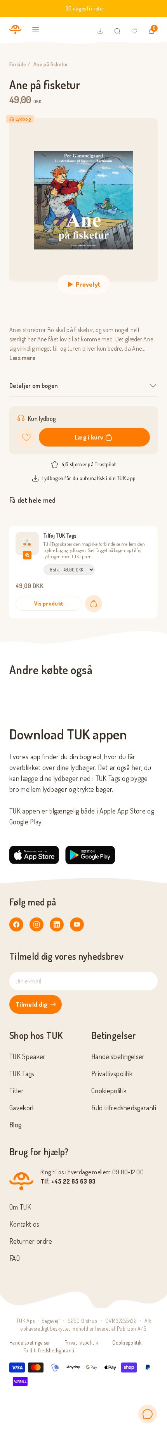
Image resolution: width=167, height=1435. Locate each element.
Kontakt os (24, 1224)
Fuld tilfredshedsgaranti (124, 1107)
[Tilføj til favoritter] (26, 437)
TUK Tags (22, 1073)
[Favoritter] (134, 31)
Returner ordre (30, 1241)
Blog (15, 1124)
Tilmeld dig (32, 1004)
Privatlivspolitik (111, 1073)
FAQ (14, 1258)
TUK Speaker (27, 1056)
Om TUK (20, 1207)
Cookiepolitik (109, 1090)
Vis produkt (49, 603)
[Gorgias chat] (147, 1414)
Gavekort (22, 1107)
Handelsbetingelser (118, 1056)
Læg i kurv (89, 437)
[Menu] (35, 29)
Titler (16, 1090)
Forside (17, 64)
